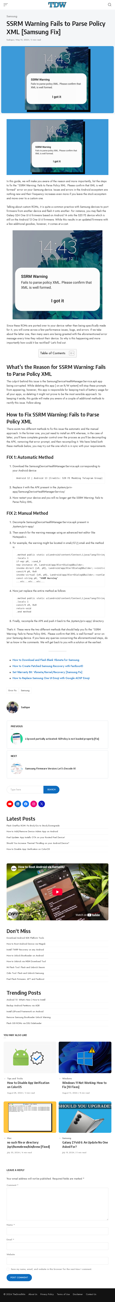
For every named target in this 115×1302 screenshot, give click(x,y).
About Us (32, 1294)
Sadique (10, 39)
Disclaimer (78, 1294)
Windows (67, 1078)
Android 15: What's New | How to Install (26, 999)
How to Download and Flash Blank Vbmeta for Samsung (46, 660)
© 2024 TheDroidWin (14, 1294)
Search (51, 789)
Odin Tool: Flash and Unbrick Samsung (25, 973)
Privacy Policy (47, 1294)
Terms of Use (63, 1294)
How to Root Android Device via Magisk (26, 943)
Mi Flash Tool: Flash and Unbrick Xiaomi (26, 967)
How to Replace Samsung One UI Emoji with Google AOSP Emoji (51, 678)
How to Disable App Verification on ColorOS (28, 849)
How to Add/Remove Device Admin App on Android (32, 831)
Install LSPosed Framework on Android (25, 1011)
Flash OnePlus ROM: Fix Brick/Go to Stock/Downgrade (33, 825)
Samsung (12, 16)
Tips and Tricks (15, 1078)
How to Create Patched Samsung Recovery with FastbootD (48, 666)
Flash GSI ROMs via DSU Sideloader (24, 1023)
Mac (9, 1138)
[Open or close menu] (6, 5)
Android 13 (40, 478)
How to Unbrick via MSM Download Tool (26, 961)
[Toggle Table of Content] (70, 353)
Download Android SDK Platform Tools (25, 938)
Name (11, 1224)
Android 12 (23, 478)
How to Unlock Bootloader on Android (25, 955)
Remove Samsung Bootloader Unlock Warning (29, 1017)
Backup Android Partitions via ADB (23, 1005)
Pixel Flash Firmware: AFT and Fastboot (25, 979)
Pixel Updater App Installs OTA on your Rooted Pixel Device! (36, 837)
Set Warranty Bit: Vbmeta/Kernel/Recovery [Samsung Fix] (47, 672)
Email (10, 1239)
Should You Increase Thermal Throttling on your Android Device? (38, 843)
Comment (12, 1185)
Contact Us (91, 1294)
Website (11, 1254)
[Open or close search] (109, 4)
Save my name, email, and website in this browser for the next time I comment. (51, 1269)
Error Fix (12, 690)
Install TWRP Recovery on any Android (25, 949)
